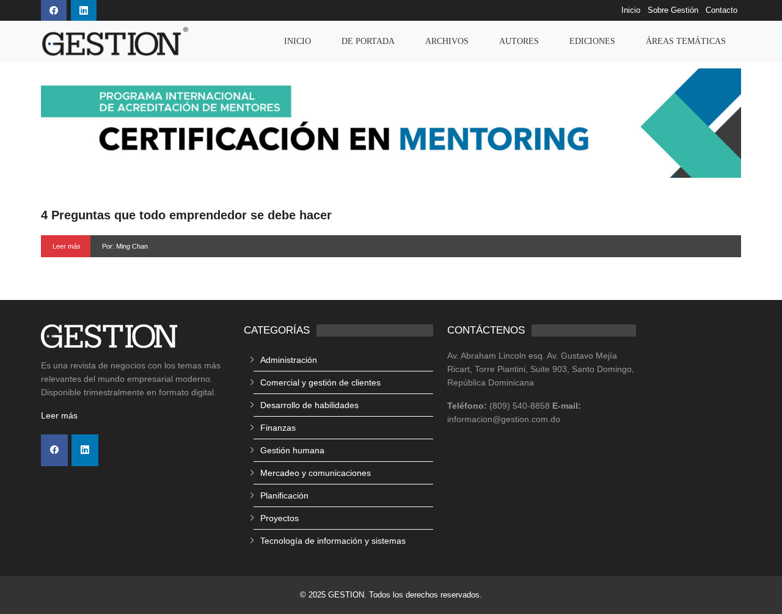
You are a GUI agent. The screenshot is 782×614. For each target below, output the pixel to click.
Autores (519, 41)
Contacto (721, 10)
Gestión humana (292, 450)
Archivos (447, 41)
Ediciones (592, 41)
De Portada (368, 41)
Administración (288, 360)
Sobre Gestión (673, 10)
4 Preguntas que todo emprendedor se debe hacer (186, 215)
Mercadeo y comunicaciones (315, 473)
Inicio (630, 10)
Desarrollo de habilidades (309, 405)
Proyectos (279, 518)
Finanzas (278, 428)
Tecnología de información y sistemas (333, 541)
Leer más (67, 246)
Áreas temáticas (686, 41)
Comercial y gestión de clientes (320, 382)
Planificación (284, 495)
